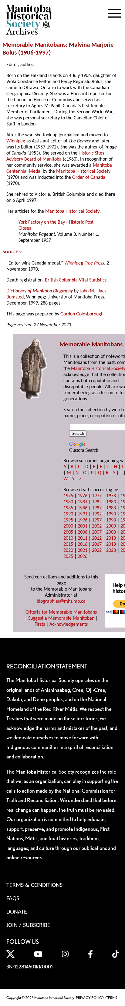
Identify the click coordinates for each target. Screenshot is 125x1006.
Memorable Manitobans (34, 45)
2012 (97, 538)
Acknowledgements (68, 624)
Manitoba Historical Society (83, 171)
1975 (68, 496)
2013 (111, 538)
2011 (82, 538)
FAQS (12, 899)
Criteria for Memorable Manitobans (61, 612)
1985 (68, 508)
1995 (68, 520)
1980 (68, 502)
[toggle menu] (114, 12)
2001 (82, 526)
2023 (111, 550)
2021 (82, 550)
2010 (68, 538)
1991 (82, 514)
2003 (111, 526)
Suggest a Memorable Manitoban (61, 618)
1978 (111, 496)
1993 (111, 514)
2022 (97, 550)
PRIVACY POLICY (90, 997)
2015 (68, 544)
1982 (97, 502)
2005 (68, 532)
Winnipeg (15, 141)
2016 (82, 544)
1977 (97, 496)
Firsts (40, 624)
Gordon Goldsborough (81, 314)
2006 (82, 532)
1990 (68, 514)
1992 (97, 514)
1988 (111, 508)
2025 (68, 556)
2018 (111, 544)
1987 (97, 508)
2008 (111, 532)
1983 (111, 502)
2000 (68, 526)
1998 (111, 520)
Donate (16, 912)
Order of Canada (88, 177)
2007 (97, 532)
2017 (97, 544)
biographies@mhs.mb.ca (61, 601)
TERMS (111, 997)
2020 (68, 550)
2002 (97, 526)
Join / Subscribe (28, 925)
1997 (42, 53)
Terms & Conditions (34, 885)
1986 (82, 508)
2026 (82, 556)
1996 (82, 520)
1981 (82, 502)
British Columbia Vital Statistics (75, 280)
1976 (82, 496)
